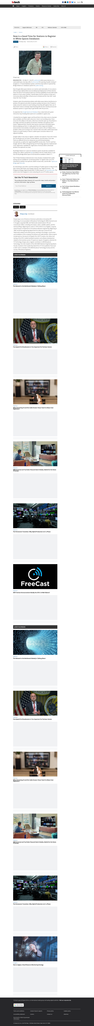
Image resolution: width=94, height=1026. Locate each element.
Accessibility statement (19, 1014)
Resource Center (46, 6)
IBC (36, 27)
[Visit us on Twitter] (65, 2)
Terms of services (32, 190)
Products (31, 6)
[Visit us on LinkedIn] (68, 2)
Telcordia (22, 163)
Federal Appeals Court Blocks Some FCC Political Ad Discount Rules (70, 193)
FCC (43, 27)
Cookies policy (67, 1011)
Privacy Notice (18, 191)
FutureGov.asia (50, 170)
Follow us (47, 46)
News (17, 6)
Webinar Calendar (52, 27)
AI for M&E (63, 27)
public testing (39, 85)
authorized (37, 80)
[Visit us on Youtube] (70, 2)
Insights (24, 6)
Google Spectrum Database (30, 112)
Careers (32, 1014)
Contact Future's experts (36, 1011)
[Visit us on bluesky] (72, 2)
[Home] (13, 6)
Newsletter (54, 46)
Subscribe (56, 6)
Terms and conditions (19, 1011)
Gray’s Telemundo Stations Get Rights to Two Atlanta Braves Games (70, 181)
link (32, 152)
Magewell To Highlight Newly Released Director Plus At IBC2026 (70, 166)
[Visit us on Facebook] (63, 2)
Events (38, 6)
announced (35, 82)
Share (17, 46)
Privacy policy (50, 1011)
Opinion (20, 32)
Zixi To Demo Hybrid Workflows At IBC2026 (71, 187)
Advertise (66, 1014)
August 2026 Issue (27, 27)
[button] (80, 2)
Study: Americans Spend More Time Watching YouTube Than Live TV (70, 173)
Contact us (49, 1014)
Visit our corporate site (65, 1000)
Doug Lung (23, 41)
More (63, 6)
